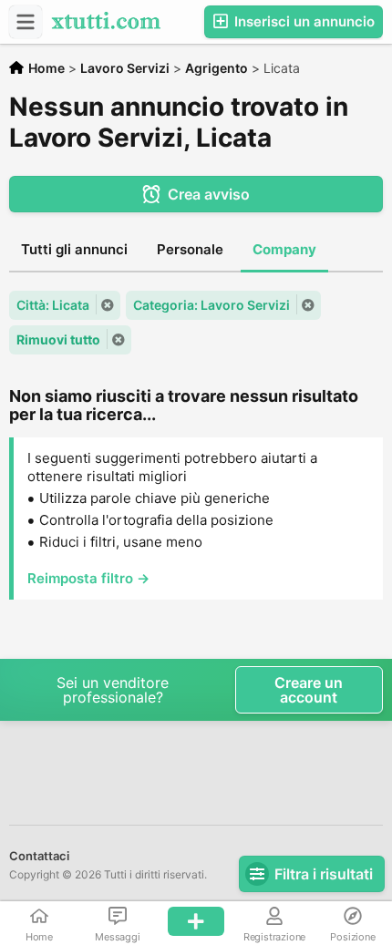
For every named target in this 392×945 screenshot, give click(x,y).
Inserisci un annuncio (303, 21)
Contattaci (39, 855)
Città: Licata (52, 305)
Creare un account (308, 689)
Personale (190, 249)
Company (284, 249)
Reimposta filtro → (88, 578)
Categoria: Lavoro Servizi (211, 305)
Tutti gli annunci (74, 249)
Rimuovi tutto (58, 339)
